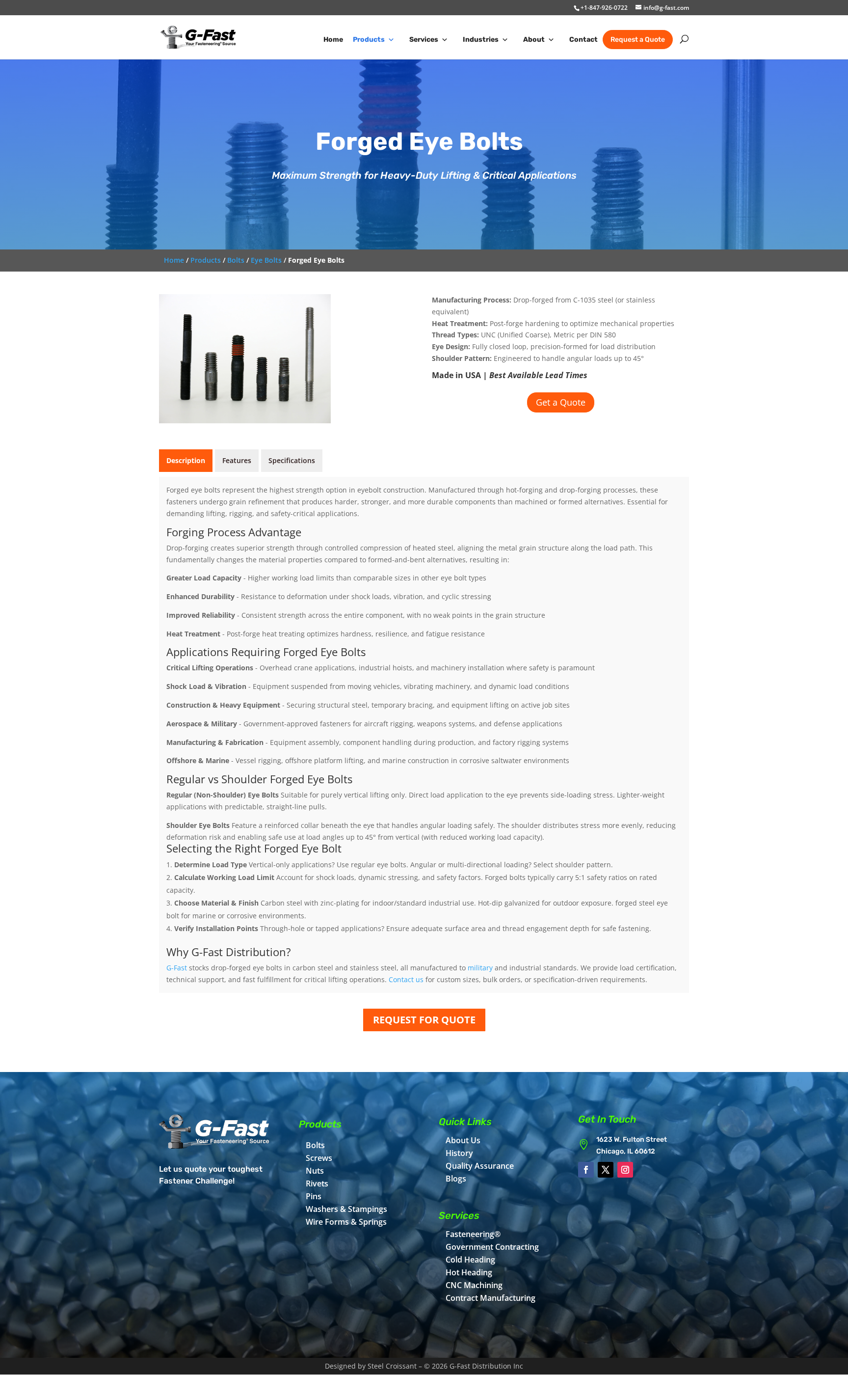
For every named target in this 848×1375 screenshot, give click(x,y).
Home (333, 39)
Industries (481, 39)
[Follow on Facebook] (586, 1170)
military (480, 967)
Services (423, 39)
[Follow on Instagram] (625, 1170)
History (459, 1153)
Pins (313, 1196)
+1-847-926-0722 (604, 7)
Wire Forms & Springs (346, 1221)
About (534, 39)
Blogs (456, 1178)
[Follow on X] (605, 1170)
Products (369, 39)
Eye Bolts (266, 260)
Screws (319, 1158)
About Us (463, 1140)
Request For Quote (424, 1019)
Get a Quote (560, 402)
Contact (583, 39)
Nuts (315, 1170)
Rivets (317, 1183)
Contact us (406, 979)
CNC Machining (474, 1285)
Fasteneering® (473, 1234)
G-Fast (176, 967)
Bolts (235, 260)
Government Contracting (492, 1246)
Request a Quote (637, 39)
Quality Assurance (480, 1165)
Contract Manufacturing (490, 1297)
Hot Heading (469, 1272)
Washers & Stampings (346, 1209)
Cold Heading (470, 1259)
